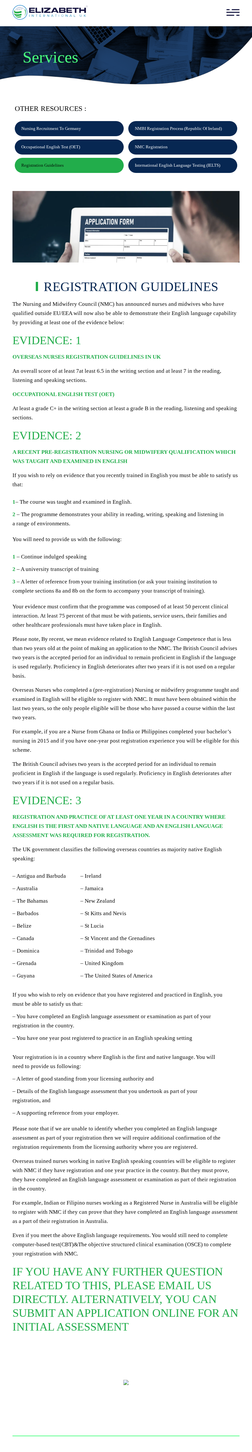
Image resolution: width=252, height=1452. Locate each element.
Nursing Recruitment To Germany (51, 128)
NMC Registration (151, 146)
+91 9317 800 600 (105, 1411)
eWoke (204, 1444)
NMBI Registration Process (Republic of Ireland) (178, 128)
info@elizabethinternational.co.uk (129, 1396)
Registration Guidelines (42, 165)
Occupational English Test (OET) (50, 146)
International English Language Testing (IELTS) (177, 165)
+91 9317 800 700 (158, 1411)
